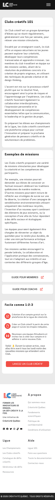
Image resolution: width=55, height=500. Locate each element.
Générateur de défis (12, 466)
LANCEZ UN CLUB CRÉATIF (27, 364)
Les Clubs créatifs (11, 453)
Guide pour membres (24, 277)
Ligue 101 (32, 448)
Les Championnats (11, 448)
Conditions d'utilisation (39, 429)
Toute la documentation (40, 458)
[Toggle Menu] (48, 4)
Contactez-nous (36, 463)
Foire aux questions (37, 453)
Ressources (8, 471)
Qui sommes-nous (36, 402)
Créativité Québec (11, 420)
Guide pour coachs (24, 289)
